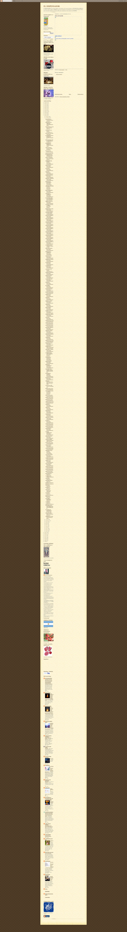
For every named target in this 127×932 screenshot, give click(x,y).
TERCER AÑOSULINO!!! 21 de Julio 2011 (51, 878)
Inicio (70, 94)
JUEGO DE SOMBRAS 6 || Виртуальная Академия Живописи (49, 226)
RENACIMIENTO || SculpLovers (49, 474)
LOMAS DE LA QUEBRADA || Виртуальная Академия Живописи (49, 195)
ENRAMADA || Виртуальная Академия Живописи (49, 305)
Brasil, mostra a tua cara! (49, 852)
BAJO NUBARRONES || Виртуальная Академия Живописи (49, 191)
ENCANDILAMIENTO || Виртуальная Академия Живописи (49, 328)
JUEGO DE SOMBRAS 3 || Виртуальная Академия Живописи (49, 236)
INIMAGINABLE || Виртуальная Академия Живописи (49, 362)
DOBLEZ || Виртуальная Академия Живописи (49, 467)
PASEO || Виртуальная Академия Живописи (49, 472)
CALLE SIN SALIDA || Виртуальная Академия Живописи (49, 455)
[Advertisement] (65, 84)
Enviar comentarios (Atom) (65, 96)
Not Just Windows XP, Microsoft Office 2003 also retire (49, 826)
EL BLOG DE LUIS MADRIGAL (48, 736)
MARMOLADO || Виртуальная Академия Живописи (49, 295)
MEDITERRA (47, 891)
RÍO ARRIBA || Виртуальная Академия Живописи (49, 286)
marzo (47, 528)
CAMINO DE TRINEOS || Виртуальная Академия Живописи (49, 273)
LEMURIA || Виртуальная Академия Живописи (50, 321)
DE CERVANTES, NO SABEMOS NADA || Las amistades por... (49, 155)
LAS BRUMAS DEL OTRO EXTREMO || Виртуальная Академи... (49, 354)
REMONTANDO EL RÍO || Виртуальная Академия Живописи (49, 209)
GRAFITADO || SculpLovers (48, 497)
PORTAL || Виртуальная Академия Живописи (49, 323)
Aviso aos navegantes (48, 853)
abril (46, 527)
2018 (46, 112)
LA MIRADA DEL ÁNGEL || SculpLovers (50, 476)
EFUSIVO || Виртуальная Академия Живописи (49, 293)
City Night (51, 758)
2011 (46, 537)
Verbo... (46, 889)
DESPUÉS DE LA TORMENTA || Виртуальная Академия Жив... (49, 253)
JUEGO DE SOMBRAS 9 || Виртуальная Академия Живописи (49, 216)
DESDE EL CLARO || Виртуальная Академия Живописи (49, 301)
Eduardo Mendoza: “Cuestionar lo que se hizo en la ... (49, 120)
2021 (46, 108)
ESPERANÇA (51, 841)
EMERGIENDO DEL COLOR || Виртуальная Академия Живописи (49, 162)
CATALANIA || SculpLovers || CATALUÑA (48, 490)
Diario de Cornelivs (48, 706)
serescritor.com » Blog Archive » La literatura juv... (49, 386)
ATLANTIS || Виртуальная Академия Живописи (49, 318)
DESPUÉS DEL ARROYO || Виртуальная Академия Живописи (49, 315)
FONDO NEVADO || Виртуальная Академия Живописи (49, 256)
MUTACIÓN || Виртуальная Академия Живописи (49, 169)
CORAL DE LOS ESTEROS (48, 824)
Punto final (46, 781)
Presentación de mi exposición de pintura (48, 836)
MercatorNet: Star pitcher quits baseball (49, 134)
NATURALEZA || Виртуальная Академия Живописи (49, 415)
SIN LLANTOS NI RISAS (51, 801)
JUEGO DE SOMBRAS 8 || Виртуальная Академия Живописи (49, 219)
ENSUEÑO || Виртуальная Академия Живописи (49, 172)
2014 (46, 533)
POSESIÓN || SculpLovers (50, 483)
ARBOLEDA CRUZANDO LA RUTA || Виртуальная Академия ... (50, 187)
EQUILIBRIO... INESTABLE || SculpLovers (48, 499)
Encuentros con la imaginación (48, 780)
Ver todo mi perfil (46, 618)
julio (46, 523)
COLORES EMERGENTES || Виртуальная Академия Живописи (49, 433)
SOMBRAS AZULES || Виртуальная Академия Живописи (49, 311)
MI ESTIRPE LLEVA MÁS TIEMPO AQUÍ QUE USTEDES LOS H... (49, 507)
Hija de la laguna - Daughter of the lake (49, 151)
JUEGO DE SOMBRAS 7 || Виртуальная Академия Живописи (49, 222)
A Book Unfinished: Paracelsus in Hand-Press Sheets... (49, 148)
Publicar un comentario (59, 74)
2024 (46, 104)
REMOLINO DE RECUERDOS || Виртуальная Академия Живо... (49, 183)
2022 (46, 107)
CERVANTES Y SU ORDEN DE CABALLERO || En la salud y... (49, 124)
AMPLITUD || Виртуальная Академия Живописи (49, 408)
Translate (51, 38)
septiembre (47, 520)
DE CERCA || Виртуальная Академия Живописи (49, 421)
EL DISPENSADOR (52, 6)
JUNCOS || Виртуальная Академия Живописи (49, 443)
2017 (46, 113)
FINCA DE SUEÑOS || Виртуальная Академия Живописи (49, 249)
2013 (46, 534)
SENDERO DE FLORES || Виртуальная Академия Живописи (49, 260)
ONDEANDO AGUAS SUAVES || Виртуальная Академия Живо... (49, 452)
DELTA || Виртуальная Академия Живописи (49, 396)
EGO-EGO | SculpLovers (49, 495)
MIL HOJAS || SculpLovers (48, 493)
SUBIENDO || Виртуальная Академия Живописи (49, 298)
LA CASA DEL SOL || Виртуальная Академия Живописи (49, 279)
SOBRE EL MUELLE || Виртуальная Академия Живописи (49, 202)
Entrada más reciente (58, 94)
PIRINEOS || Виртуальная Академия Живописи (50, 341)
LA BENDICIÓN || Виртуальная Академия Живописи (49, 266)
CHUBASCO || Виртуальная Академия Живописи (49, 283)
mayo (47, 525)
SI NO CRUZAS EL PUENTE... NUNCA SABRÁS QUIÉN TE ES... (49, 370)
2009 (46, 540)
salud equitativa (48, 575)
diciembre (47, 116)
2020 (46, 110)
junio (46, 524)
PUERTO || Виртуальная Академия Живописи (49, 398)
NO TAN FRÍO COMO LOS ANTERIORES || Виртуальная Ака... (49, 198)
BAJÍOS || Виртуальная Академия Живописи (49, 400)
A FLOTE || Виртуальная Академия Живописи (49, 449)
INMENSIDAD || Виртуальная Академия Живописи (49, 411)
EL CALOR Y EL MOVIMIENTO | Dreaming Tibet (49, 510)
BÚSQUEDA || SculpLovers (48, 485)
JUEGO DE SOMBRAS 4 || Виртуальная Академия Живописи (49, 232)
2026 (46, 102)
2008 (46, 541)
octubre (47, 519)
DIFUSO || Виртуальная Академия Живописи (49, 427)
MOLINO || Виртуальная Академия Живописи (49, 424)
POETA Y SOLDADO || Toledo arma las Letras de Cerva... (49, 158)
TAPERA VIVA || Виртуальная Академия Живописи (49, 461)
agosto (47, 522)
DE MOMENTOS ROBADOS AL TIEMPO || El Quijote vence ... (49, 145)
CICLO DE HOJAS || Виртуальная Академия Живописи (49, 464)
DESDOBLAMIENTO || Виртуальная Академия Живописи (49, 175)
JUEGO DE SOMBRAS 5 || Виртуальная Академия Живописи (49, 229)
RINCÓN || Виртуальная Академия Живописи (49, 470)
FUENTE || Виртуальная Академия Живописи (49, 326)
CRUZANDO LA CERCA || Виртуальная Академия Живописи (49, 350)
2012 (46, 536)
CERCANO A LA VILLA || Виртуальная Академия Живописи (49, 418)
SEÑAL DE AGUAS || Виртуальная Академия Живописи (49, 436)
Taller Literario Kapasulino (47, 875)
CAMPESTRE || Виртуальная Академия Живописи (49, 338)
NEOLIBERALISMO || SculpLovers (49, 481)
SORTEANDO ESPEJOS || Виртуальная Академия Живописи (50, 334)
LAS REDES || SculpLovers (48, 502)
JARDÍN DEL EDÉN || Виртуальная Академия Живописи (49, 331)
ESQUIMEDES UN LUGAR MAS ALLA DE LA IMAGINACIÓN (49, 798)
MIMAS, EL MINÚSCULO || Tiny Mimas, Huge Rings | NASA (49, 382)
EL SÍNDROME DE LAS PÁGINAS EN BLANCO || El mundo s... (49, 137)
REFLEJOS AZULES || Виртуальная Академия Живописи (49, 343)
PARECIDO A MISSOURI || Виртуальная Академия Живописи (50, 179)
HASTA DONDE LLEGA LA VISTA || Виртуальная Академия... (49, 392)
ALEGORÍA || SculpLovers (48, 479)
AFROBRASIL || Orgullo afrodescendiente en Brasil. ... (49, 517)
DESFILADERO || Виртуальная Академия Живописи (49, 308)
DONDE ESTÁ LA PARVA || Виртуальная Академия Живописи (49, 347)
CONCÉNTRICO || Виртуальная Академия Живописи (49, 429)
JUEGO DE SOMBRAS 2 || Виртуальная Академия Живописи (49, 239)
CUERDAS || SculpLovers (49, 482)
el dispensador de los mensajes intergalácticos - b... (49, 131)
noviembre (47, 117)
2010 (46, 538)
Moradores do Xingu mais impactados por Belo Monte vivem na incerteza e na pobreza (49, 814)
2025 (46, 103)
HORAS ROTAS (47, 692)
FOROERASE (47, 765)
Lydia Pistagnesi (47, 861)
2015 (46, 532)
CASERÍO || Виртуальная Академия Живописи (49, 458)
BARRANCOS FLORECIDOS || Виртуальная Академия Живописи (49, 366)
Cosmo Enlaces (47, 897)
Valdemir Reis (47, 787)
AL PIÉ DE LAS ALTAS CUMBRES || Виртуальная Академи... (49, 206)
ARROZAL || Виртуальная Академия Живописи (50, 402)
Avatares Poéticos (48, 834)
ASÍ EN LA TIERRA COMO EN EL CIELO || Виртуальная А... (49, 440)
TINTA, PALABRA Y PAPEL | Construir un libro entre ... (49, 513)
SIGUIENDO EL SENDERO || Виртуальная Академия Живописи (49, 375)
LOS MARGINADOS (48, 678)
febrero (47, 529)
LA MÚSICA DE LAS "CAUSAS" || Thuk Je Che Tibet (49, 245)
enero (47, 531)
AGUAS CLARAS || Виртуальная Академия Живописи (49, 445)
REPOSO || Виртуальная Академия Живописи (49, 389)
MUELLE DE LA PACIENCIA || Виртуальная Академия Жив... (49, 358)
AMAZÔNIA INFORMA (49, 812)
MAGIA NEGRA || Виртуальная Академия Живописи (49, 166)
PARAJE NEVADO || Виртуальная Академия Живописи (49, 276)
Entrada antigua (80, 94)
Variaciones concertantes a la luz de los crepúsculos (51, 864)
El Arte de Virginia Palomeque (48, 757)
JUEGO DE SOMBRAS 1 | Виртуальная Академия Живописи (50, 242)
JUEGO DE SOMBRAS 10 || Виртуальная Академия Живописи (49, 213)
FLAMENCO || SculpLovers (48, 488)
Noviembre (46, 748)
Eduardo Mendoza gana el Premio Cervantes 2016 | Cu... (50, 127)
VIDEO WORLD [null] (58, 36)
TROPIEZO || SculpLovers (50, 504)
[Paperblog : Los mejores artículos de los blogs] (47, 674)
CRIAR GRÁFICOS (51, 789)
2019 (46, 111)
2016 (46, 115)
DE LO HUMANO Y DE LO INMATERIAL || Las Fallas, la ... (49, 140)
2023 (46, 106)
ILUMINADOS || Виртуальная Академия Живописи (49, 263)
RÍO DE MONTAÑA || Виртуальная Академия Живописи (49, 289)
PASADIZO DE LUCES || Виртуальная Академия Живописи (49, 378)
